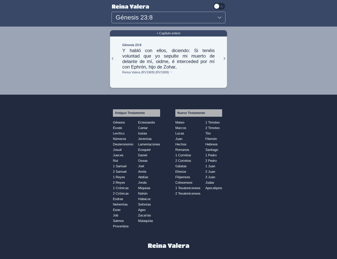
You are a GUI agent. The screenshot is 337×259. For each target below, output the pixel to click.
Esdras (118, 199)
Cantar (143, 128)
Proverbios (121, 226)
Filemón (211, 139)
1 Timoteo (212, 122)
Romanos (182, 150)
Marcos (180, 128)
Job (115, 215)
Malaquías (145, 221)
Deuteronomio (123, 144)
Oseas (143, 161)
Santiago (211, 150)
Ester (117, 210)
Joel (141, 166)
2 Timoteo (212, 128)
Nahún (142, 193)
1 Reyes (119, 177)
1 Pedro (211, 155)
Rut (115, 161)
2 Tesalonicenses (187, 193)
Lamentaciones (149, 144)
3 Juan (210, 177)
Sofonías (144, 204)
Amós (142, 172)
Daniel (142, 155)
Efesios (180, 172)
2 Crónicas (121, 193)
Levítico (118, 133)
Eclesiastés (146, 122)
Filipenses (182, 177)
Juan (178, 139)
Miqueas (144, 188)
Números (119, 139)
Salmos (118, 221)
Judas (209, 182)
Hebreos (211, 144)
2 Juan (210, 172)
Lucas (179, 133)
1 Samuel (120, 166)
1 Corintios (183, 155)
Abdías (143, 177)
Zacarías (144, 215)
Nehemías (120, 204)
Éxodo (117, 128)
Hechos (180, 144)
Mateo (179, 122)
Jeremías (145, 139)
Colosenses (183, 182)
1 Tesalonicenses (187, 188)
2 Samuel (120, 172)
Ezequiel (144, 150)
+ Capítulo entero (168, 33)
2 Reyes (119, 182)
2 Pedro (211, 161)
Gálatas (181, 166)
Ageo (141, 210)
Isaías (142, 133)
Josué (117, 150)
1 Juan (210, 166)
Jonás (142, 182)
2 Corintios (183, 161)
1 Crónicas (121, 188)
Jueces (118, 155)
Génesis (119, 122)
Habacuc (144, 199)
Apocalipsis (213, 188)
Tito (208, 133)
